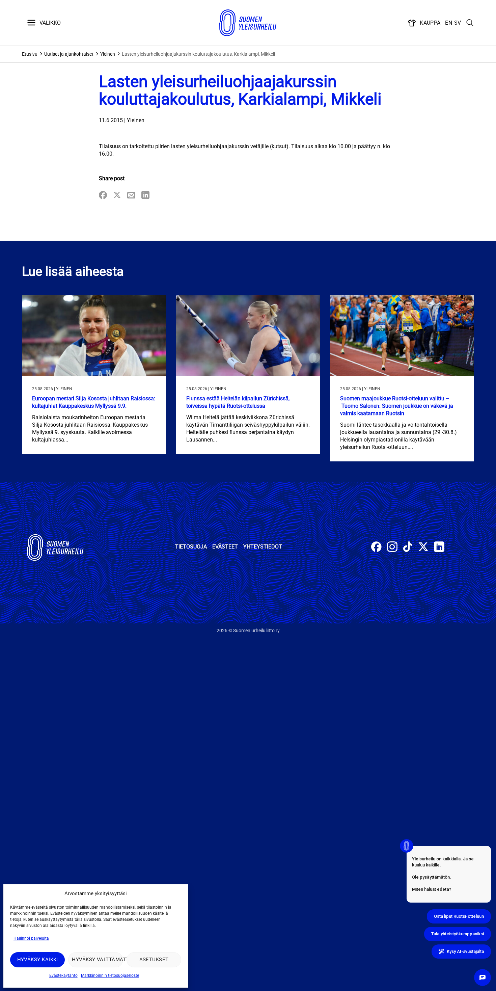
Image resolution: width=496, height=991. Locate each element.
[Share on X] (117, 195)
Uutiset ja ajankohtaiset (68, 54)
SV (457, 23)
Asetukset (154, 960)
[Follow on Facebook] (376, 548)
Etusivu (29, 54)
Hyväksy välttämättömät (97, 960)
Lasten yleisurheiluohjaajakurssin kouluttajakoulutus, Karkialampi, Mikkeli (198, 54)
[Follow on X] (423, 548)
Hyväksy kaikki (37, 960)
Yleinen (107, 54)
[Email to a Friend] (131, 195)
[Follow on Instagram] (392, 548)
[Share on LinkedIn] (145, 195)
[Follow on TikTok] (408, 548)
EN (448, 23)
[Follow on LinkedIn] (439, 548)
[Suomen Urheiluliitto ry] (248, 22)
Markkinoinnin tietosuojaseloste (110, 975)
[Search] (470, 23)
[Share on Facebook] (103, 195)
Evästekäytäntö (63, 975)
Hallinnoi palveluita (31, 938)
